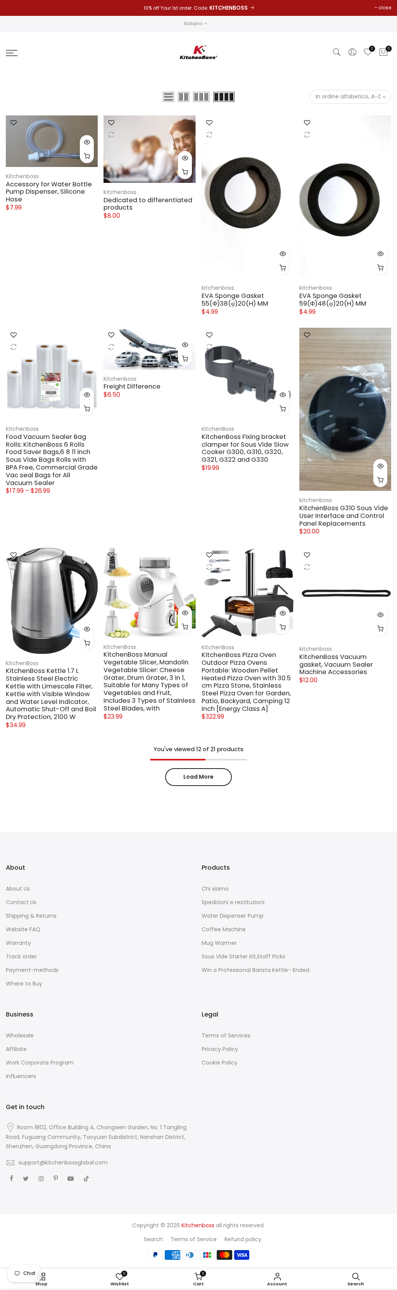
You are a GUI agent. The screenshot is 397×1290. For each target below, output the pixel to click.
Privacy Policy (220, 1049)
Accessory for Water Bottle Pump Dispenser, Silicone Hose (49, 192)
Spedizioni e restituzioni (233, 902)
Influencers (21, 1076)
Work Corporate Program (40, 1062)
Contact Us (21, 902)
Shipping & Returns (31, 916)
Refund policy (242, 1239)
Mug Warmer (219, 943)
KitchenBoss (218, 429)
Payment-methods (32, 970)
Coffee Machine (224, 929)
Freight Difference (132, 386)
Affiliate (16, 1049)
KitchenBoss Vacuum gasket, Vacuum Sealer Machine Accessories (336, 664)
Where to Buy (24, 983)
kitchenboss (218, 288)
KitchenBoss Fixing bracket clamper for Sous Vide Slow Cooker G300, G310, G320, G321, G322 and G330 (245, 448)
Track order (21, 956)
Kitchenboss (22, 176)
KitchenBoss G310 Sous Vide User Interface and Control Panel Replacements (343, 516)
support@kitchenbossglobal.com (63, 1162)
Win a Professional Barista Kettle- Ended (255, 970)
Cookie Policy (219, 1062)
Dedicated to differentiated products (148, 204)
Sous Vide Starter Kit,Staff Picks (243, 956)
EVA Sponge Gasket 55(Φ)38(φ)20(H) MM (235, 299)
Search (153, 1239)
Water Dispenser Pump (233, 916)
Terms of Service (194, 1239)
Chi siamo (215, 889)
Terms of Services (226, 1035)
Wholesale (20, 1035)
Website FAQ (23, 929)
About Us (18, 889)
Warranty (18, 943)
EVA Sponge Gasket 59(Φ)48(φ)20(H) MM (332, 299)
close (384, 7)
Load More (198, 777)
